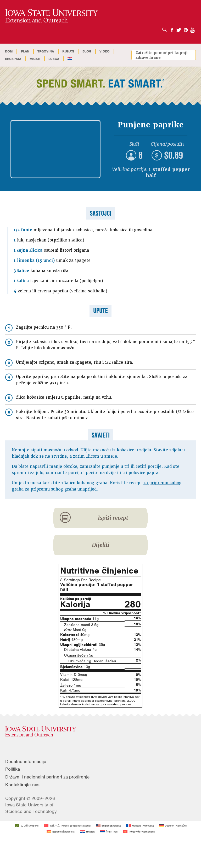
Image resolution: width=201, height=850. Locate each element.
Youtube (192, 28)
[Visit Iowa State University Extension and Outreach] (100, 731)
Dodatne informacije (25, 761)
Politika (12, 769)
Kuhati (68, 51)
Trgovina (45, 51)
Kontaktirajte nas (22, 785)
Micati (35, 59)
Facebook (172, 28)
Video (104, 51)
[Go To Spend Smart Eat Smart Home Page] (51, 16)
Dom (9, 51)
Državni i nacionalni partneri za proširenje (47, 777)
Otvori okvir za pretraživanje (166, 28)
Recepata (13, 59)
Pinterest (186, 28)
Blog (86, 51)
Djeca (53, 59)
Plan (25, 51)
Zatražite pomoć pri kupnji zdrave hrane (162, 55)
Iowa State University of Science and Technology (31, 808)
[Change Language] (70, 58)
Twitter (179, 28)
